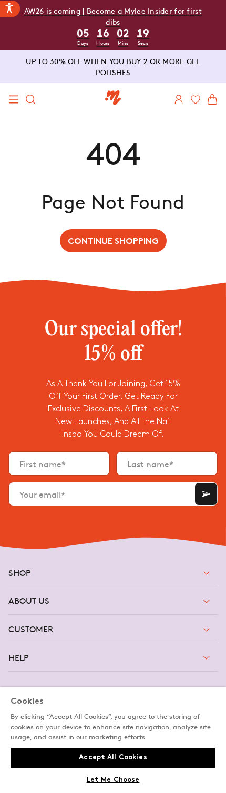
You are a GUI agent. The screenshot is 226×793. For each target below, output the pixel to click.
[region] (113, 740)
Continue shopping (113, 242)
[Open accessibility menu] (10, 9)
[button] (13, 99)
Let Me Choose (113, 780)
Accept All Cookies (113, 758)
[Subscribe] (206, 494)
